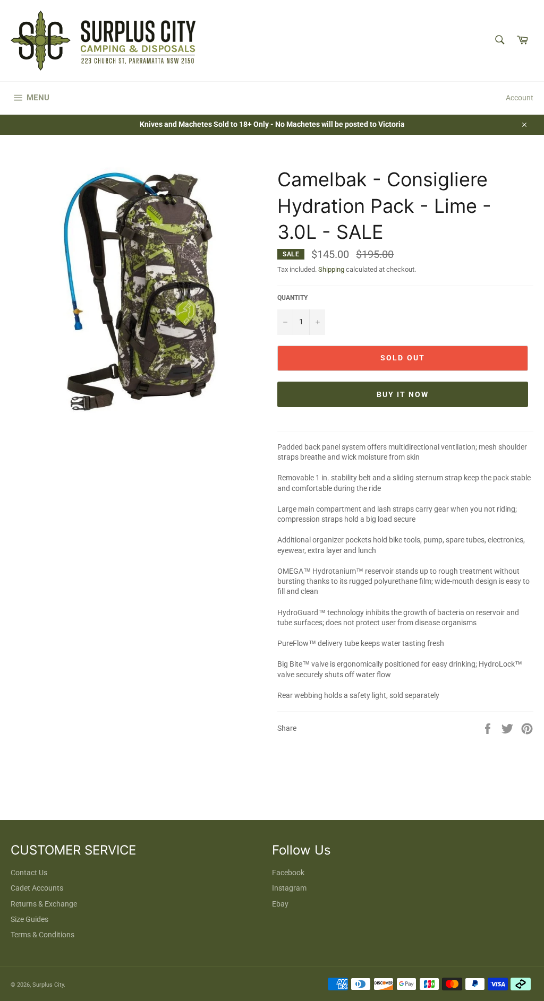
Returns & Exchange (44, 904)
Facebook (288, 872)
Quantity (292, 297)
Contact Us (29, 872)
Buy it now (403, 394)
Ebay (280, 904)
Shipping (331, 269)
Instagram (289, 888)
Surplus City (48, 984)
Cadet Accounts (37, 888)
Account (519, 97)
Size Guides (29, 919)
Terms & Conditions (42, 934)
